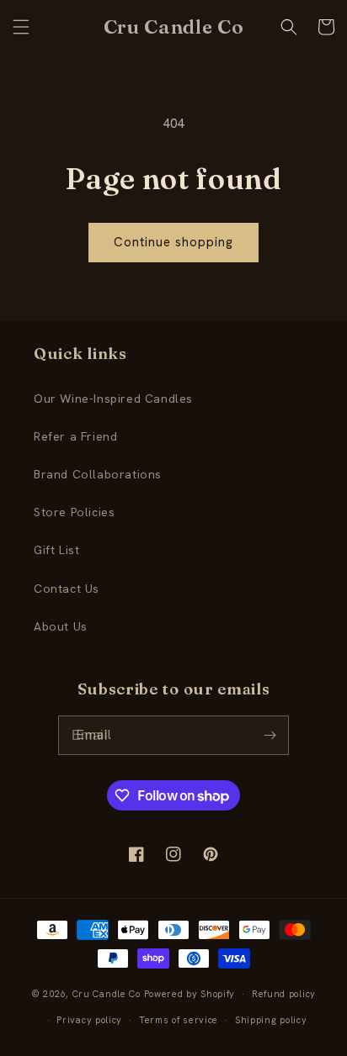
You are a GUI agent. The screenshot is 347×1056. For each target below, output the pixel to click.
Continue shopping (173, 242)
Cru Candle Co (106, 994)
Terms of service (178, 1020)
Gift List (56, 549)
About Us (61, 626)
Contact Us (66, 588)
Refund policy (284, 994)
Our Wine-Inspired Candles (113, 398)
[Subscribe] (269, 735)
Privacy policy (89, 1020)
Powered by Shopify (190, 994)
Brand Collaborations (98, 474)
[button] (21, 26)
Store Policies (74, 512)
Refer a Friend (75, 436)
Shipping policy (271, 1020)
